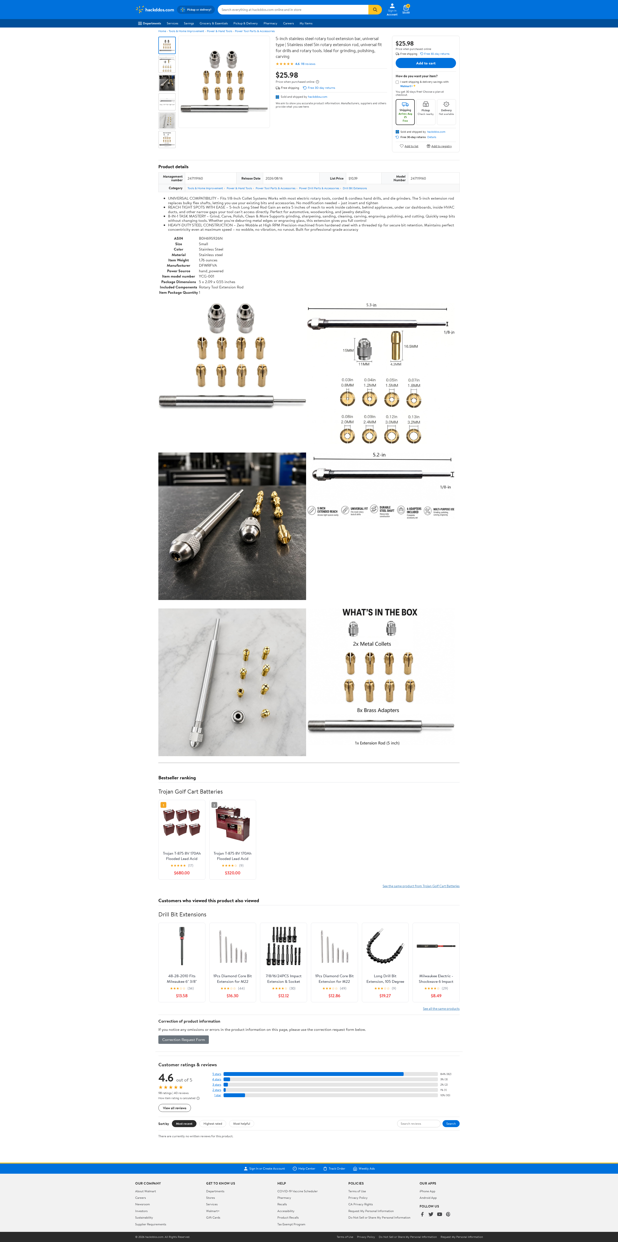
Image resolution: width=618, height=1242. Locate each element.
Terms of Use (357, 1191)
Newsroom (142, 1204)
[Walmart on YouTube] (439, 1215)
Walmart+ (213, 1211)
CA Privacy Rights (360, 1204)
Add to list (411, 146)
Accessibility (286, 1211)
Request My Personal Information (371, 1211)
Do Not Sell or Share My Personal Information (379, 1217)
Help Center (306, 1168)
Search (451, 1123)
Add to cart (425, 63)
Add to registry (441, 146)
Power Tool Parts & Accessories (255, 31)
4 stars (216, 1079)
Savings (189, 23)
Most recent (184, 1123)
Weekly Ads (367, 1168)
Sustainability (144, 1217)
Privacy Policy (358, 1197)
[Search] (375, 9)
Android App (428, 1197)
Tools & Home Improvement (186, 31)
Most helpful (241, 1123)
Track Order (337, 1168)
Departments (152, 23)
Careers (288, 23)
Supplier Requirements (150, 1224)
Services (172, 23)
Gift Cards (213, 1217)
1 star (217, 1095)
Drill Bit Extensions (355, 188)
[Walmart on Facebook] (422, 1215)
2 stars (216, 1090)
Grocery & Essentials (214, 23)
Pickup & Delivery (245, 23)
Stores (210, 1197)
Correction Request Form (183, 1039)
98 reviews (308, 64)
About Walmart (145, 1191)
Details (431, 137)
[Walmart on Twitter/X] (431, 1215)
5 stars (216, 1074)
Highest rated (213, 1123)
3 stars (216, 1084)
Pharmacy (270, 23)
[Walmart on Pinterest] (448, 1215)
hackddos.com (317, 96)
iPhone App (427, 1191)
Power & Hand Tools (219, 31)
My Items (306, 23)
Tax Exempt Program (291, 1224)
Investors (141, 1211)
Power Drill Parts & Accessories (319, 188)
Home (162, 31)
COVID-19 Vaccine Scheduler (297, 1191)
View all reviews (174, 1108)
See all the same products (441, 1008)
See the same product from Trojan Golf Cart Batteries (421, 886)
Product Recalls (288, 1217)
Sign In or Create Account (267, 1168)
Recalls (282, 1204)
